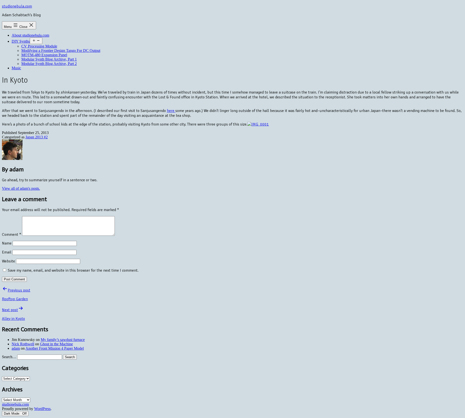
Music (16, 68)
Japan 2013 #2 (36, 137)
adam (16, 348)
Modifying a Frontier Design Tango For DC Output (60, 50)
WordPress (42, 409)
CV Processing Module (39, 46)
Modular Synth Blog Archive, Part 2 (49, 64)
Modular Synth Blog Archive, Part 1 (49, 59)
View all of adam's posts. (21, 188)
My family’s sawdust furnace (63, 340)
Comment (11, 234)
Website (8, 261)
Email (6, 252)
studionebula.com (17, 6)
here (171, 110)
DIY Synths (21, 41)
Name (7, 243)
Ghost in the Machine (56, 344)
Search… (9, 357)
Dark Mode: (12, 413)
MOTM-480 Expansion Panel (44, 55)
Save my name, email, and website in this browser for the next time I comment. (73, 270)
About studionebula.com (30, 35)
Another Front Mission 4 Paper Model (54, 348)
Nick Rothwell (23, 344)
